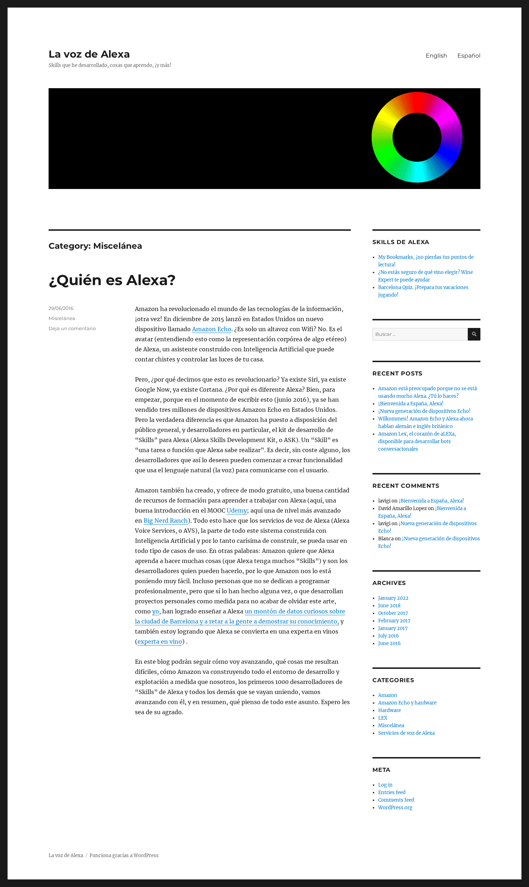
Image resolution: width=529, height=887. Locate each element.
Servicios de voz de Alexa (406, 733)
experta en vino (159, 641)
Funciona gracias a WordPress (124, 855)
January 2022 (393, 598)
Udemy (237, 510)
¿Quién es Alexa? (112, 280)
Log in (385, 785)
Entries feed (392, 792)
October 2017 (393, 613)
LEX (382, 718)
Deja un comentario (72, 328)
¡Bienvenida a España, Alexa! (411, 404)
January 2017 (393, 628)
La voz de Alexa (89, 54)
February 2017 (394, 621)
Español (468, 55)
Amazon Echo (211, 329)
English (436, 55)
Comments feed (396, 800)
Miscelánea (62, 318)
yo (155, 611)
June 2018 (389, 606)
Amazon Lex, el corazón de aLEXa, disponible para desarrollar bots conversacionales (417, 441)
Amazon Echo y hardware (407, 703)
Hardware (389, 710)
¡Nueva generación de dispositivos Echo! (424, 411)
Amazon (387, 695)
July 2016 (388, 636)
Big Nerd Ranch (166, 520)
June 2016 (389, 643)
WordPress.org (395, 808)
